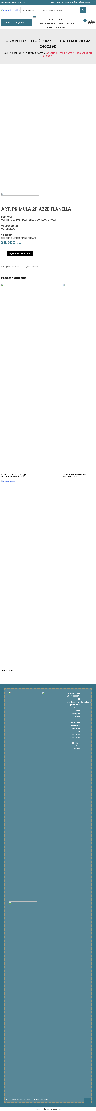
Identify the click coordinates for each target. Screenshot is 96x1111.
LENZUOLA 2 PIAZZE (34, 53)
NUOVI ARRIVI (32, 266)
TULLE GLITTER (7, 671)
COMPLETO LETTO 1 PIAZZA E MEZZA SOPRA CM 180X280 (13, 475)
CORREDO (17, 53)
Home (6, 53)
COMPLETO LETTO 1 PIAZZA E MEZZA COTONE (75, 475)
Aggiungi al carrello (20, 253)
